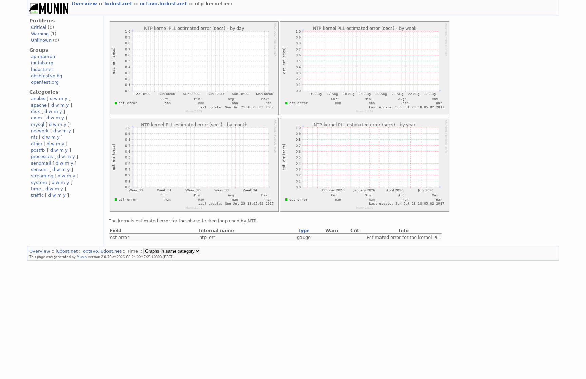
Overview (85, 3)
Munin (82, 256)
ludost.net (119, 3)
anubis (38, 98)
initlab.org (42, 62)
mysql (37, 124)
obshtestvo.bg (46, 75)
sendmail (41, 163)
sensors (39, 169)
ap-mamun (43, 56)
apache (39, 105)
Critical (38, 27)
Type (304, 230)
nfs (34, 137)
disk (35, 111)
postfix (38, 150)
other (36, 143)
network (40, 130)
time (36, 188)
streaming (42, 175)
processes (42, 156)
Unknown (41, 40)
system (39, 182)
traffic (37, 195)
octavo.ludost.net (164, 3)
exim (36, 117)
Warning (40, 33)
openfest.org (45, 82)
